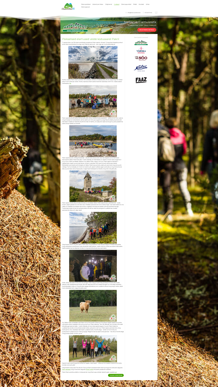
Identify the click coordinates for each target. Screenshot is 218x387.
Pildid (135, 4)
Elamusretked (85, 4)
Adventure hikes (97, 4)
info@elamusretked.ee (134, 12)
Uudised (116, 4)
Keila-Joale (89, 369)
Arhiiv (147, 4)
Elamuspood (85, 7)
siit (70, 83)
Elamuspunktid (126, 4)
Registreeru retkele (146, 30)
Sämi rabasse (66, 369)
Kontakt (141, 4)
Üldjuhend (108, 4)
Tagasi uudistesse (116, 375)
